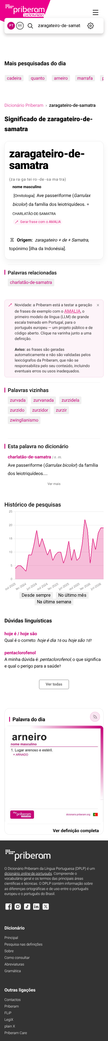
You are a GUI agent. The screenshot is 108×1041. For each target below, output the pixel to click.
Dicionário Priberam (23, 105)
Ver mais (54, 484)
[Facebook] (8, 909)
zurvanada (43, 400)
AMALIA (72, 311)
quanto (38, 78)
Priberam (11, 1006)
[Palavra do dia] (95, 717)
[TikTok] (27, 909)
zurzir (61, 410)
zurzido (17, 410)
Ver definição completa (76, 830)
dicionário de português (28, 874)
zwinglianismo (24, 420)
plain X (9, 1026)
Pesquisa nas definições (23, 945)
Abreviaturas (14, 964)
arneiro (61, 78)
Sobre (9, 951)
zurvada (17, 400)
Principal (11, 938)
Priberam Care (15, 1033)
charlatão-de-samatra (31, 282)
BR (20, 25)
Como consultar (17, 958)
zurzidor (40, 410)
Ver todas (54, 684)
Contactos (12, 1000)
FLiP (7, 1013)
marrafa (85, 78)
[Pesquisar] (30, 26)
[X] (46, 909)
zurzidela (70, 400)
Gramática (12, 971)
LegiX (8, 1020)
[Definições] (90, 26)
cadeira (14, 78)
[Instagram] (18, 909)
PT (11, 25)
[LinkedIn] (36, 909)
